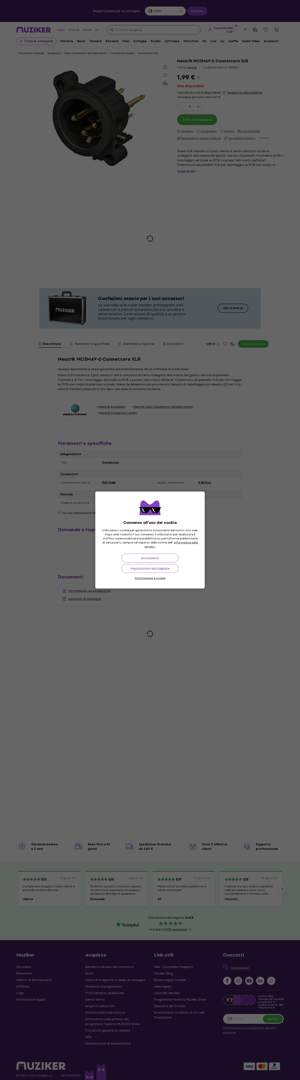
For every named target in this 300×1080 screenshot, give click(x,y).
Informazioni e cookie (150, 578)
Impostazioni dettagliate (150, 568)
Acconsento (150, 558)
